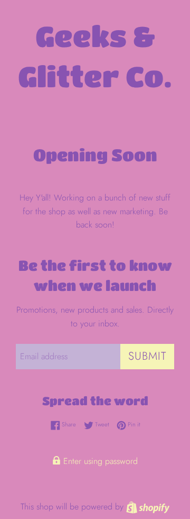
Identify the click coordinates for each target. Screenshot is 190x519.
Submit (147, 356)
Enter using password (99, 461)
